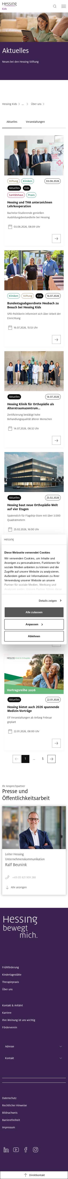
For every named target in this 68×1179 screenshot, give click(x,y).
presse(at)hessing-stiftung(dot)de (31, 886)
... (23, 104)
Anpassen (32, 624)
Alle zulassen (34, 612)
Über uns (36, 104)
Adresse (9, 1046)
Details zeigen (48, 600)
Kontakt (9, 1058)
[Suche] (55, 6)
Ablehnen (34, 636)
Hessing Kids (9, 104)
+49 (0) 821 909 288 (24, 877)
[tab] (12, 122)
